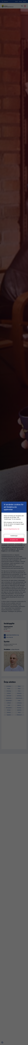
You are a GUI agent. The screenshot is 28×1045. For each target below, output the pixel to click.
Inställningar (13, 535)
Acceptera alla (14, 540)
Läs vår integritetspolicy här (11, 529)
